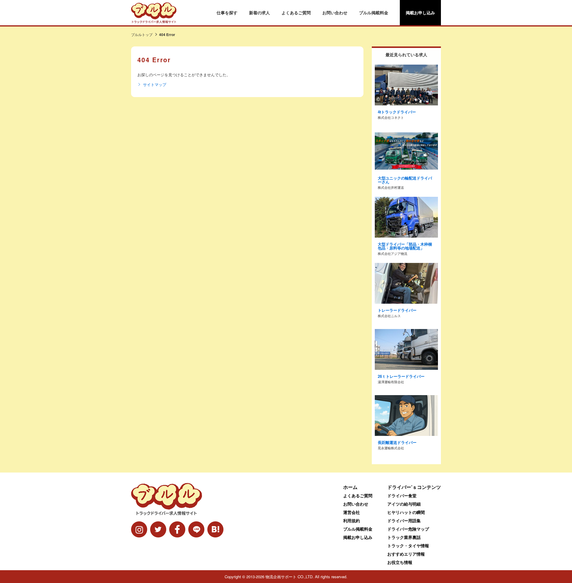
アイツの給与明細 (404, 504)
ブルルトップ (142, 34)
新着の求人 (259, 12)
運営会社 (351, 512)
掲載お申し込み (420, 12)
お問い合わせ (334, 12)
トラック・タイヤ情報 (408, 545)
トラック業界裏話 (404, 537)
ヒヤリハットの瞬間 (406, 512)
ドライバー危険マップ (408, 529)
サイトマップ (154, 84)
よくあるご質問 (296, 12)
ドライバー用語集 (404, 520)
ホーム (350, 487)
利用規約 (351, 520)
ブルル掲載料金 (373, 12)
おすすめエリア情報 (406, 554)
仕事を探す (227, 12)
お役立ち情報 (399, 562)
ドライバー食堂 (401, 495)
